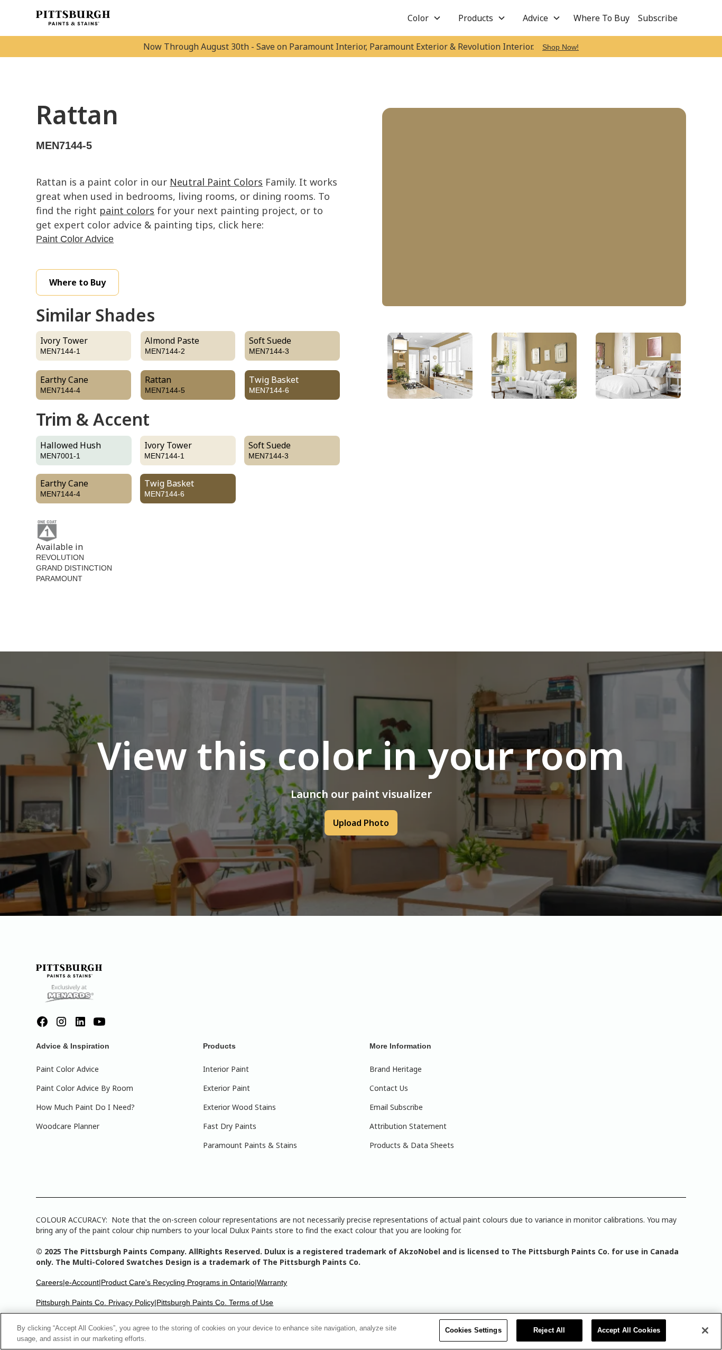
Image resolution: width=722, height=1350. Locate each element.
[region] (361, 1331)
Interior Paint (226, 1069)
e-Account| (83, 1282)
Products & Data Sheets (411, 1145)
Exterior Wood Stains (239, 1107)
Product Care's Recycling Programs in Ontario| (179, 1282)
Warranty (272, 1282)
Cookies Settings (473, 1330)
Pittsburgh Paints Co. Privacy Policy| (96, 1302)
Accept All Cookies (628, 1330)
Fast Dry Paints (229, 1126)
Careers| (50, 1282)
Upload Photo (361, 823)
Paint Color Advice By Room (84, 1088)
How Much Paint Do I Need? (85, 1107)
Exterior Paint (226, 1088)
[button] (424, 17)
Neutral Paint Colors (216, 182)
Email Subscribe (396, 1107)
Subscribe (658, 18)
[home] (73, 18)
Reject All (549, 1330)
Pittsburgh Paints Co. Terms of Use (214, 1302)
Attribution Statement (408, 1126)
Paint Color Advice (75, 239)
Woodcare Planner (67, 1126)
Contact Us (388, 1088)
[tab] (430, 365)
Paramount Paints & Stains (250, 1145)
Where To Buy (601, 18)
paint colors (126, 210)
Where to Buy (77, 282)
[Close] (705, 1330)
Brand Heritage (395, 1069)
